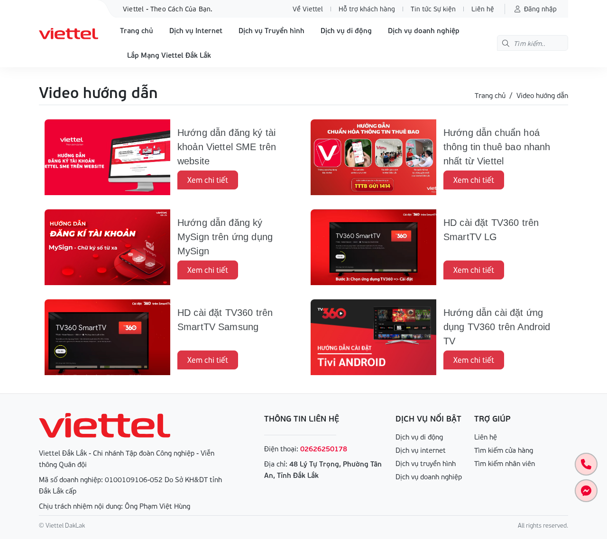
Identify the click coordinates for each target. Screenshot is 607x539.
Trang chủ (136, 30)
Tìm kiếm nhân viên (504, 463)
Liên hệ (482, 8)
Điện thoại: (281, 448)
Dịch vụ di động (346, 30)
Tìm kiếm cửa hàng (503, 450)
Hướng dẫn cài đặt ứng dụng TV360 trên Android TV (496, 326)
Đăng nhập (540, 8)
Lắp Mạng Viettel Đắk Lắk (169, 55)
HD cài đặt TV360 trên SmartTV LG (491, 229)
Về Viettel (308, 8)
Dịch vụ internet (420, 450)
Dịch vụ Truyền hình (271, 30)
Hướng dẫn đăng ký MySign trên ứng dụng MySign (225, 236)
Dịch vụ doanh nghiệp (424, 30)
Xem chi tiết (207, 180)
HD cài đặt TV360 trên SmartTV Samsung (225, 319)
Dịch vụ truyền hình (425, 463)
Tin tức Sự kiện (433, 8)
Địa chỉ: (275, 463)
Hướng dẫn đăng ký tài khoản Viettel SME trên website (226, 146)
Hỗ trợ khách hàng (367, 8)
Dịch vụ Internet (195, 30)
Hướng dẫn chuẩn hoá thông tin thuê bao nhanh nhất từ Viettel (497, 146)
